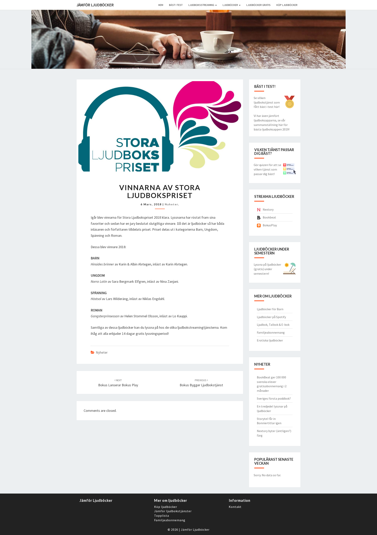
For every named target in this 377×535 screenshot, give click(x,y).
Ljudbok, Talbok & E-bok (273, 325)
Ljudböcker (231, 5)
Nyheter (171, 204)
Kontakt (235, 507)
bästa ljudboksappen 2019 (271, 129)
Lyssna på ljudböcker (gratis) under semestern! (267, 268)
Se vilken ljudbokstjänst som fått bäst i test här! (267, 102)
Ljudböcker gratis (258, 5)
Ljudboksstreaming (201, 5)
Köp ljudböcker (286, 5)
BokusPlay (270, 225)
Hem (160, 5)
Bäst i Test (176, 5)
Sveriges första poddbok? (274, 398)
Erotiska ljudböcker (270, 340)
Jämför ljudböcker (95, 4)
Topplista (161, 516)
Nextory (268, 209)
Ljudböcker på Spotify (271, 317)
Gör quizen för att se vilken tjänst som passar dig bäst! (267, 169)
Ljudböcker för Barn (270, 309)
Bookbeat (269, 217)
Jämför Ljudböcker (195, 529)
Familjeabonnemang (271, 332)
